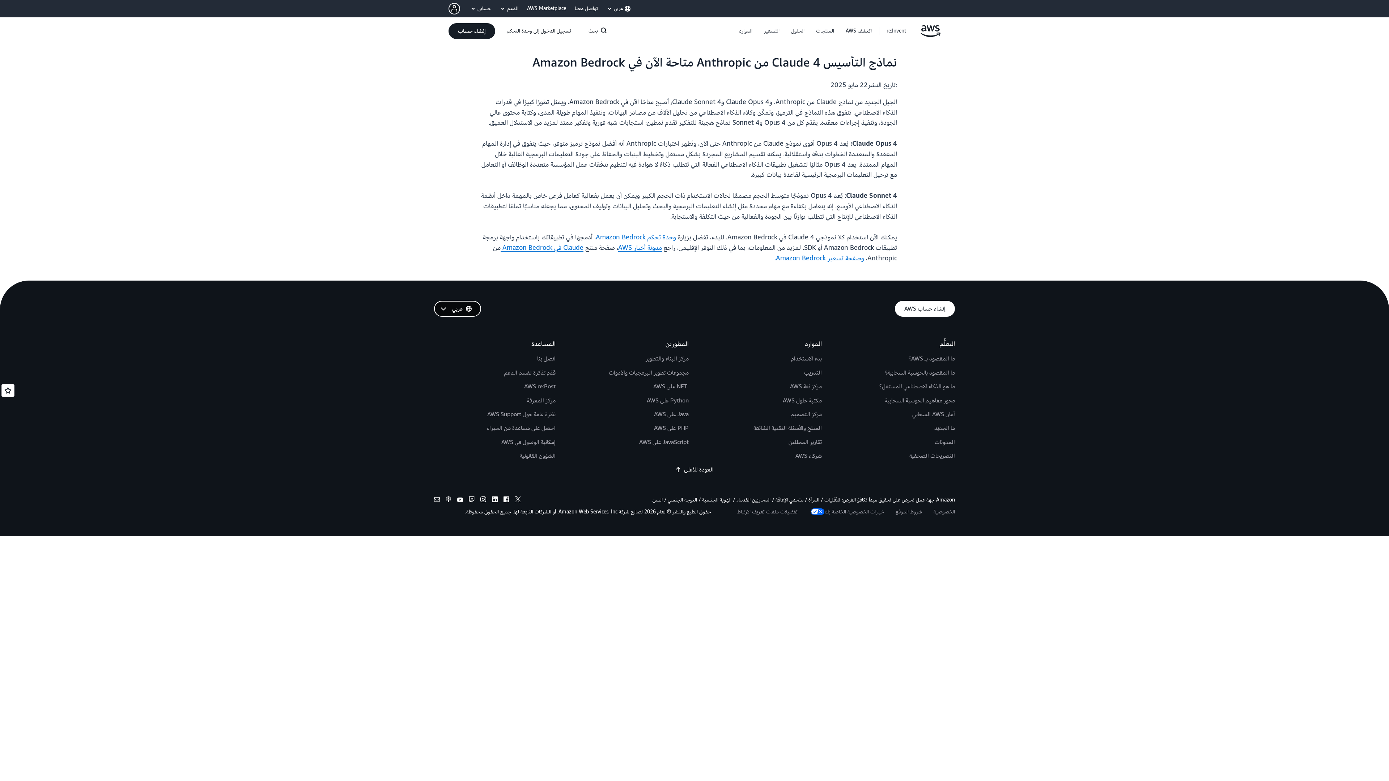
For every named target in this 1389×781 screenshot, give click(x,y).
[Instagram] (483, 500)
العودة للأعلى (699, 469)
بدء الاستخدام (806, 358)
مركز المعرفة (541, 400)
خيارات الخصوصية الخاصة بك (854, 512)
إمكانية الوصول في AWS (528, 442)
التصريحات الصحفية (932, 456)
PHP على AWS (671, 428)
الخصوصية (944, 512)
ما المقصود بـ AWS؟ (932, 358)
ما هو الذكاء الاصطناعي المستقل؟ (917, 386)
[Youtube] (460, 500)
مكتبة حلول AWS (802, 400)
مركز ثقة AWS (806, 386)
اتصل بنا (546, 358)
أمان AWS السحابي (933, 414)
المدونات (945, 442)
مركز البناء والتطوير (667, 358)
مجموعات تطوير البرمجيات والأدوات (649, 372)
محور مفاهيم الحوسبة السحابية (920, 400)
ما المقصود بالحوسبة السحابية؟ (920, 372)
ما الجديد (944, 428)
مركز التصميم (806, 414)
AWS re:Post (540, 386)
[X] (518, 500)
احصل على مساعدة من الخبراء (521, 428)
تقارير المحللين (805, 442)
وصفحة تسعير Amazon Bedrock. (819, 258)
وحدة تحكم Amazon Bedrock (636, 237)
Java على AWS (671, 414)
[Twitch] (472, 500)
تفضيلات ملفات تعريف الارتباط (767, 512)
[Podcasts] (448, 500)
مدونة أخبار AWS (640, 248)
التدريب (813, 372)
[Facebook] (506, 500)
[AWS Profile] (454, 8)
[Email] (437, 500)
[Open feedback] (7, 390)
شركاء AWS (808, 456)
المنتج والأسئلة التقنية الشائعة (787, 428)
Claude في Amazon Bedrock (542, 248)
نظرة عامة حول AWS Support (521, 414)
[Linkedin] (495, 500)
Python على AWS (668, 400)
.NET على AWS (671, 386)
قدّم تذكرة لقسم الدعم (530, 372)
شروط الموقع (909, 512)
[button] (859, 31)
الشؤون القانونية (538, 456)
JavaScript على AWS (664, 442)
